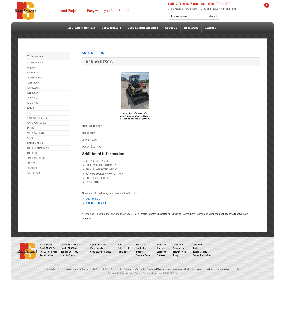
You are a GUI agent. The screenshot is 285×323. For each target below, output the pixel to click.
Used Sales (143, 27)
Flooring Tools (179, 251)
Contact (210, 27)
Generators (178, 244)
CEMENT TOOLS (33, 83)
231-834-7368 (187, 4)
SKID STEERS (32, 153)
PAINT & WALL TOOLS (35, 133)
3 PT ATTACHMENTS (35, 63)
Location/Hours (47, 255)
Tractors (161, 248)
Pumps (176, 255)
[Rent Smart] (25, 18)
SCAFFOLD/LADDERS (35, 143)
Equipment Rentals (81, 27)
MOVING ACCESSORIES (36, 123)
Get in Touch (123, 248)
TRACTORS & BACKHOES (37, 158)
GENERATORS (32, 103)
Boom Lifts (141, 244)
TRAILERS (31, 163)
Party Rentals (111, 27)
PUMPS (30, 138)
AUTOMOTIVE (32, 72)
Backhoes (161, 251)
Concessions (199, 244)
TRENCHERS (32, 168)
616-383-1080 (219, 4)
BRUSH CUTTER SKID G (97, 203)
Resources (191, 27)
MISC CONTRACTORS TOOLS (38, 118)
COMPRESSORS (33, 88)
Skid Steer (162, 244)
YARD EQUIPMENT (34, 173)
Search (213, 15)
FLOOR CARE (32, 98)
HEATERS (30, 108)
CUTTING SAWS (33, 93)
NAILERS (30, 128)
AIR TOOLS (31, 68)
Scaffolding (141, 248)
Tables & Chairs (200, 251)
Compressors (179, 248)
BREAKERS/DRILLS (34, 78)
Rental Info (123, 251)
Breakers (161, 255)
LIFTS (29, 113)
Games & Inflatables (202, 255)
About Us (171, 27)
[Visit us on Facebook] (266, 5)
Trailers (139, 251)
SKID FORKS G (93, 198)
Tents (195, 248)
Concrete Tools (143, 255)
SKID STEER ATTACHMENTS (38, 148)
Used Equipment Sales (100, 251)
